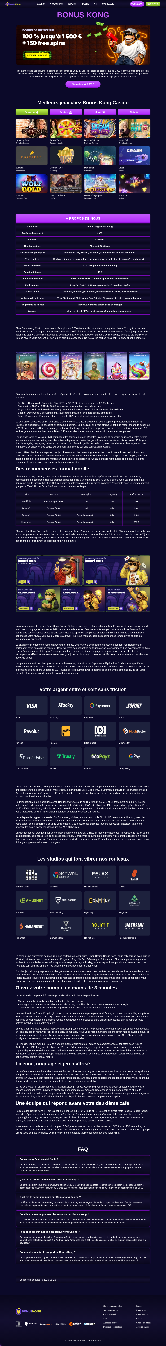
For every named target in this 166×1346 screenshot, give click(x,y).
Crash (98, 112)
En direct (64, 112)
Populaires (30, 112)
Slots (132, 112)
